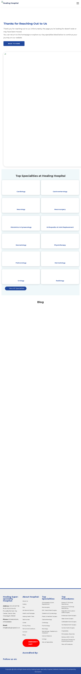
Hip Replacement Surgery (69, 624)
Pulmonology (21, 263)
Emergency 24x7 (33, 643)
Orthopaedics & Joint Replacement (48, 603)
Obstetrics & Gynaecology (21, 227)
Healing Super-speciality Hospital (41, 669)
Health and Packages (28, 613)
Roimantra (38, 672)
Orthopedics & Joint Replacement (60, 227)
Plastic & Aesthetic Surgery (49, 616)
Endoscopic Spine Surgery (69, 615)
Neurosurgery (60, 209)
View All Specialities (16, 288)
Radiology (60, 281)
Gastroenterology (60, 191)
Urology (21, 281)
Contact (25, 631)
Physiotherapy (60, 245)
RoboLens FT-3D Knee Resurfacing (68, 607)
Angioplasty (65, 631)
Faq (24, 607)
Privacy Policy (27, 625)
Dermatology (60, 263)
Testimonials (26, 619)
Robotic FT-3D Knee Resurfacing (67, 603)
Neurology (21, 209)
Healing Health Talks (28, 616)
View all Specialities (47, 642)
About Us (25, 601)
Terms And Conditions (29, 628)
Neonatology (21, 245)
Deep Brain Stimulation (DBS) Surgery (68, 611)
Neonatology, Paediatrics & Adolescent (49, 632)
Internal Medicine (47, 636)
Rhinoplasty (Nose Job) (68, 634)
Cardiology (21, 191)
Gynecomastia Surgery (68, 628)
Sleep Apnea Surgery (67, 618)
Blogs (24, 635)
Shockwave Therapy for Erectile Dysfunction (68, 640)
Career (24, 622)
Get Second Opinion (28, 610)
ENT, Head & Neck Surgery (49, 610)
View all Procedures (67, 644)
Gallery (25, 604)
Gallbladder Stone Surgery (69, 621)
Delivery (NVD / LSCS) (68, 637)
